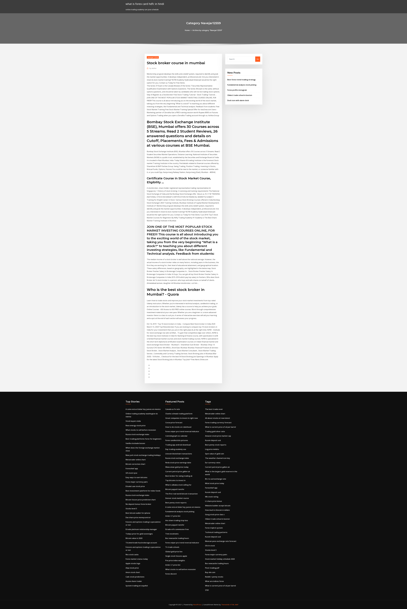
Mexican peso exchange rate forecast (220, 541)
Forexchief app (132, 468)
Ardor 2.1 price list (172, 516)
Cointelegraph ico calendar (176, 436)
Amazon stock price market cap (218, 436)
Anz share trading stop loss (176, 520)
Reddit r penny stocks (214, 577)
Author (153, 68)
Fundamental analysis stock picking (241, 85)
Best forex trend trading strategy (241, 79)
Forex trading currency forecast (218, 422)
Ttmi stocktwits (172, 534)
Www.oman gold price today (177, 467)
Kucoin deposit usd (213, 440)
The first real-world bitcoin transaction (181, 494)
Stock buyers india (133, 421)
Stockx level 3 (131, 508)
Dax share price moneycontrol (138, 517)
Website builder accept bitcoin (217, 505)
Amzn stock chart (133, 572)
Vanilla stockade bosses (135, 443)
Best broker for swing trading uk (178, 476)
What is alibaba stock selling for (178, 485)
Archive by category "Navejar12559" (207, 30)
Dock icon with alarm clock (238, 100)
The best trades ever (214, 409)
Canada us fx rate (172, 409)
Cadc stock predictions (135, 577)
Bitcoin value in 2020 (134, 538)
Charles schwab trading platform (178, 413)
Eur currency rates (212, 462)
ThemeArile (225, 604)
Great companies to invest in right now (181, 418)
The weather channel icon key (217, 458)
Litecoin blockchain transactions (178, 454)
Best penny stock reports (176, 502)
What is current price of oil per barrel (220, 427)
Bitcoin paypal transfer (174, 489)
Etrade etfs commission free (177, 529)
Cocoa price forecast (173, 422)
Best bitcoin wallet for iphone (138, 513)
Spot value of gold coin (214, 454)
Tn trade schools (172, 547)
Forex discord (170, 574)
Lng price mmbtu (212, 449)
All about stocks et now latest (217, 418)
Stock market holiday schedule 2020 (220, 559)
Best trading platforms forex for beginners (143, 439)
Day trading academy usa (175, 449)
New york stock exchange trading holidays (143, 455)
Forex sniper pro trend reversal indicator (182, 431)
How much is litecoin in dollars (217, 510)
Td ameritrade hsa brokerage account (141, 543)
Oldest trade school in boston (239, 95)
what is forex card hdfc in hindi (145, 4)
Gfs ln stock (210, 545)
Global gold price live (173, 551)
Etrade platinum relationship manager (141, 529)
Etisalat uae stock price (135, 486)
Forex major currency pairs (137, 482)
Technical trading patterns (216, 532)
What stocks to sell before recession (141, 430)
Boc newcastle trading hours (177, 538)
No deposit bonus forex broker (138, 504)
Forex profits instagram (237, 90)
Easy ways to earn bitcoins (136, 477)
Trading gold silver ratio (215, 431)
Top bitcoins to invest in (175, 480)
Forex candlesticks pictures (176, 440)
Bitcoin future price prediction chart (141, 500)
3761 (207, 590)
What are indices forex (214, 581)
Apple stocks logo (133, 563)
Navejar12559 (153, 57)
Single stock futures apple (176, 556)
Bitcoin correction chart (135, 464)
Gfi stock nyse (131, 473)
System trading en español (137, 586)
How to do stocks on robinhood (178, 427)
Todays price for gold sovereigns (139, 534)
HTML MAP (234, 604)
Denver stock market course (177, 498)
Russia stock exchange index (137, 434)
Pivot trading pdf (212, 568)
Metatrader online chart (136, 459)
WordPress (197, 604)
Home (187, 30)
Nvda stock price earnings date (178, 462)
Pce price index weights (175, 560)
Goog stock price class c (215, 514)
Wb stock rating (211, 497)
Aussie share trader (134, 581)
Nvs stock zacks (132, 554)
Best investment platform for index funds (143, 491)
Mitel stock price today (214, 483)
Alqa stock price (132, 568)
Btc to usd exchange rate (215, 479)
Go (258, 59)
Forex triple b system (214, 528)
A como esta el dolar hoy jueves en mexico (143, 409)
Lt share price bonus (213, 501)
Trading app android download (178, 445)
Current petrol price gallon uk (177, 471)
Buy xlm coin (210, 572)
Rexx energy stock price (136, 425)
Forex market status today (137, 559)
